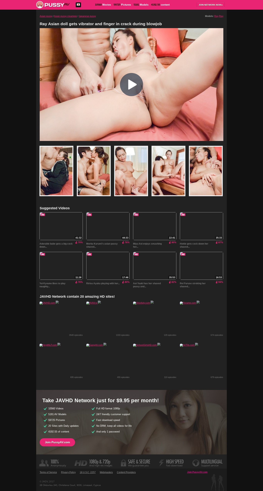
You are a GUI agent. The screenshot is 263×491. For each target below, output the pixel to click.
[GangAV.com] (96, 345)
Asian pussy (46, 16)
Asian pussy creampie (65, 16)
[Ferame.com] (190, 303)
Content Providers (126, 472)
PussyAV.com (53, 4)
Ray (216, 16)
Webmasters (106, 472)
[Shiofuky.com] (143, 303)
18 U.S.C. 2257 (88, 472)
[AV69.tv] (93, 303)
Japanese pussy (87, 16)
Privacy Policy (68, 472)
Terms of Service (48, 472)
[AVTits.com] (189, 345)
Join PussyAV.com (57, 442)
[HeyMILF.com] (49, 345)
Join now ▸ (211, 5)
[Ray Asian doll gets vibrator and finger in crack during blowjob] (58, 198)
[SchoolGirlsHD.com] (146, 345)
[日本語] (78, 4)
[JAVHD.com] (49, 303)
